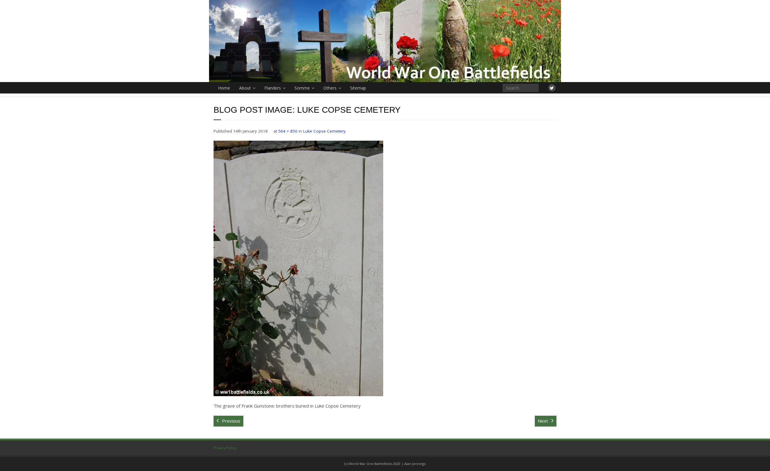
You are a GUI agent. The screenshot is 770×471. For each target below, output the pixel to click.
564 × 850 (287, 131)
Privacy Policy (225, 448)
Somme (302, 88)
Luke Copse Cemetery (324, 131)
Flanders (272, 88)
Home (224, 88)
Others (330, 88)
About (245, 88)
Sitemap (358, 88)
